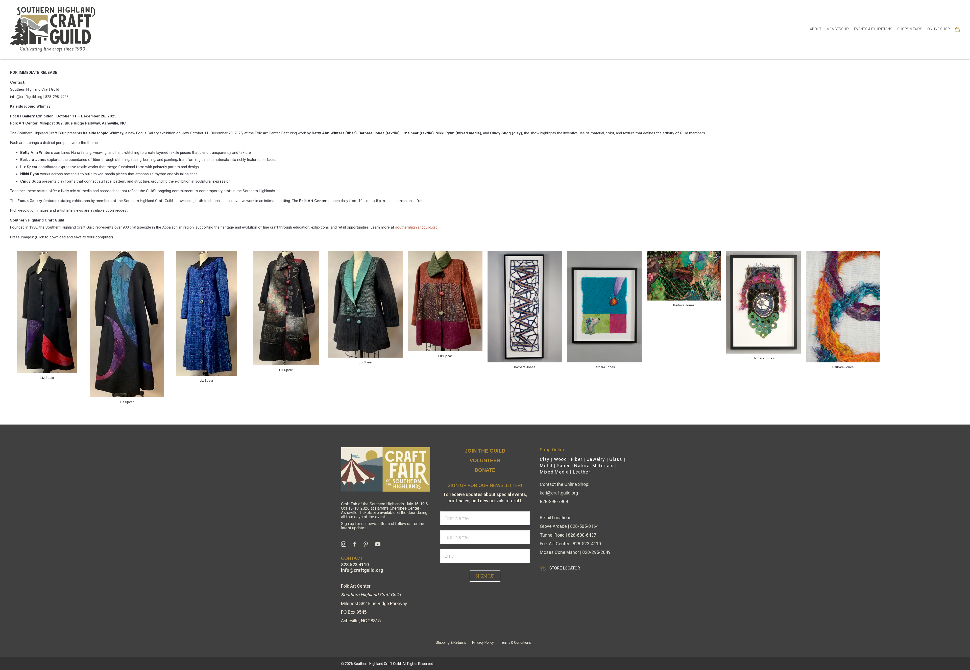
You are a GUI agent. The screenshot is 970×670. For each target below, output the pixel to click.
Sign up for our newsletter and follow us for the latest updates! (382, 525)
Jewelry (596, 459)
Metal (546, 465)
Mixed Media (554, 472)
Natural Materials (594, 465)
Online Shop (938, 29)
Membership (838, 29)
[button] (485, 576)
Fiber (577, 459)
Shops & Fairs (909, 29)
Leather (581, 472)
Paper (563, 465)
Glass (615, 459)
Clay (545, 459)
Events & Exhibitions (873, 29)
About (815, 29)
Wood (560, 459)
